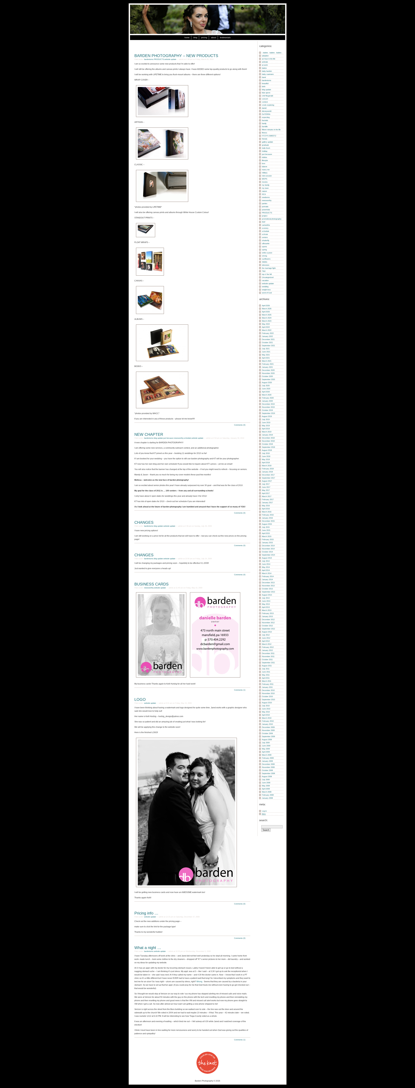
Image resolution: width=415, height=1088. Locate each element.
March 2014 (266, 573)
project (264, 216)
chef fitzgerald (267, 96)
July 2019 (266, 419)
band (264, 77)
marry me (266, 170)
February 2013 (268, 613)
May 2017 (266, 490)
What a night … (147, 947)
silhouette (265, 243)
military (264, 173)
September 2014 (268, 555)
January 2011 (267, 687)
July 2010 (266, 706)
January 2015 (267, 543)
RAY (263, 222)
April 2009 (266, 752)
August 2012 (267, 632)
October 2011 (267, 659)
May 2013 (266, 604)
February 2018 (268, 469)
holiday (264, 151)
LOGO (140, 699)
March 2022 (266, 330)
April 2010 (266, 715)
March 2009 (266, 755)
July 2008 (266, 780)
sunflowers (266, 259)
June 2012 (266, 638)
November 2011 (268, 656)
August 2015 (267, 524)
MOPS (264, 179)
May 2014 (266, 567)
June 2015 (266, 530)
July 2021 (266, 349)
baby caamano (268, 74)
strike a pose (267, 253)
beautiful (265, 83)
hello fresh (266, 148)
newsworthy (178, 438)
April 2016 (266, 509)
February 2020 (268, 398)
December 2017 (268, 475)
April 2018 (266, 462)
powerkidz (266, 210)
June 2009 (266, 746)
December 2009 (268, 727)
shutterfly (265, 240)
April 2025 (266, 312)
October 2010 (267, 696)
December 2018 (268, 438)
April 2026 (266, 306)
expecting (266, 117)
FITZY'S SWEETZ (269, 136)
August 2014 (267, 558)
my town (265, 188)
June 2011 (266, 672)
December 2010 (268, 690)
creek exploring (268, 105)
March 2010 (266, 718)
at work (265, 65)
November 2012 (268, 623)
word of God (267, 293)
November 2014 (268, 549)
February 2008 (268, 795)
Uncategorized (267, 277)
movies (265, 182)
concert (265, 99)
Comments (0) (239, 425)
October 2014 (267, 552)
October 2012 (267, 626)
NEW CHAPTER (148, 434)
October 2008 (267, 770)
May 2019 (266, 426)
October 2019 (267, 410)
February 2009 (268, 758)
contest (265, 102)
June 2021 (266, 352)
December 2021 (268, 339)
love (263, 163)
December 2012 (268, 619)
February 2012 (268, 647)
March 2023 (266, 321)
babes (264, 68)
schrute (265, 234)
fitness (264, 133)
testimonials (225, 37)
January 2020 (267, 401)
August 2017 (267, 481)
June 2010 (266, 709)
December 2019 (268, 404)
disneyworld (266, 111)
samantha (266, 225)
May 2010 (266, 712)
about (213, 37)
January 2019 (267, 435)
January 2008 (267, 798)
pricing (204, 37)
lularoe (264, 167)
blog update (158, 438)
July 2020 (266, 386)
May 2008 (266, 786)
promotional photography (271, 219)
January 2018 (267, 472)
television (265, 265)
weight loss (266, 290)
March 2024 (266, 318)
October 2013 (267, 589)
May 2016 (266, 506)
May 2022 (266, 324)
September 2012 (268, 629)
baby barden (267, 71)
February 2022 (268, 333)
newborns (266, 197)
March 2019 (266, 432)
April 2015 (266, 533)
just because (168, 438)
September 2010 (268, 699)
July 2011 (265, 669)
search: (263, 820)
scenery (265, 228)
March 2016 (266, 512)
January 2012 (267, 650)
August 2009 (267, 740)
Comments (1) (239, 690)
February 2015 (268, 539)
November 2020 (268, 373)
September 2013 (268, 592)
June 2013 (266, 601)
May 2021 (266, 355)
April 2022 (266, 327)
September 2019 (268, 413)
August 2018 (267, 450)
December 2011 (268, 653)
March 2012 (266, 644)
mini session (267, 176)
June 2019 (266, 422)
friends (264, 139)
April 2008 (266, 789)
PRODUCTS (159, 59)
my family (265, 185)
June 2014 (266, 564)
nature (264, 191)
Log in (264, 811)
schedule (187, 438)
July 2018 (266, 453)
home (187, 37)
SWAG (264, 262)
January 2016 (267, 518)
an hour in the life (268, 59)
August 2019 (267, 416)
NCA (264, 194)
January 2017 (267, 502)
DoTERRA (266, 114)
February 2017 (268, 499)
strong (264, 256)
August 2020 (267, 382)
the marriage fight (269, 268)
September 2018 (268, 447)
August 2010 (267, 703)
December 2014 (268, 546)
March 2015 (266, 536)
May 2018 (266, 459)
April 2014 (266, 570)
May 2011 (266, 675)
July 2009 (266, 743)
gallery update (267, 142)
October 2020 (267, 376)
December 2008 (268, 764)
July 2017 (266, 484)
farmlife (265, 126)
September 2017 (268, 478)
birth (263, 86)
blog (195, 37)
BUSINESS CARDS (151, 584)
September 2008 (268, 773)
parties (264, 203)
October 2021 (267, 342)
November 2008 (268, 767)
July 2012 (266, 635)
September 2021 (268, 346)
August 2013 (267, 595)
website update (170, 59)
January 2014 (267, 579)
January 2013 (267, 616)
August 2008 (267, 776)
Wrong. (199, 981)
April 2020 (266, 392)
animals (265, 62)
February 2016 (268, 515)
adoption (265, 56)
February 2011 (267, 684)
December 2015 (268, 521)
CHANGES (144, 522)
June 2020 (266, 389)
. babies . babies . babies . (272, 53)
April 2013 (266, 607)
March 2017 (266, 496)
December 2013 (268, 583)
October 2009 (267, 733)
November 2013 (268, 586)
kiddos (264, 157)
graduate (265, 145)
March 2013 (266, 610)
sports (264, 247)
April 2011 (266, 678)
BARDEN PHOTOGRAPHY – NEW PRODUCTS (176, 55)
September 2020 (268, 379)
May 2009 (266, 749)
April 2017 (266, 493)
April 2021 (266, 358)
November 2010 (268, 693)
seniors (265, 237)
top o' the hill (267, 274)
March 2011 (266, 681)
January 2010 (267, 724)
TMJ (264, 271)
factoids (265, 120)
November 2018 (268, 441)
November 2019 (268, 407)
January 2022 (267, 336)
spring (264, 250)
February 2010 (268, 721)
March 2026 (266, 309)
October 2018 (267, 444)
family (264, 123)
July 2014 (266, 561)
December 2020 (268, 370)
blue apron (266, 93)
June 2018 (266, 456)
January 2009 (267, 761)
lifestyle (265, 160)
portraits (265, 207)
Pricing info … (146, 913)
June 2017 (266, 487)
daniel (264, 108)
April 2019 (266, 429)
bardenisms (148, 59)
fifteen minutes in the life (271, 130)
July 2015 (266, 527)
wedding (265, 287)
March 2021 (266, 361)
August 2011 (267, 666)
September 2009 (268, 736)
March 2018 (266, 466)
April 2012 (266, 641)
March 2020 (266, 395)
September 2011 (268, 663)
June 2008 (266, 783)
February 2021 (268, 364)
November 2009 (268, 730)
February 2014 (268, 576)
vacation (265, 280)
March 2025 (266, 315)
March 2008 (266, 792)
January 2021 (267, 367)
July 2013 (266, 598)
